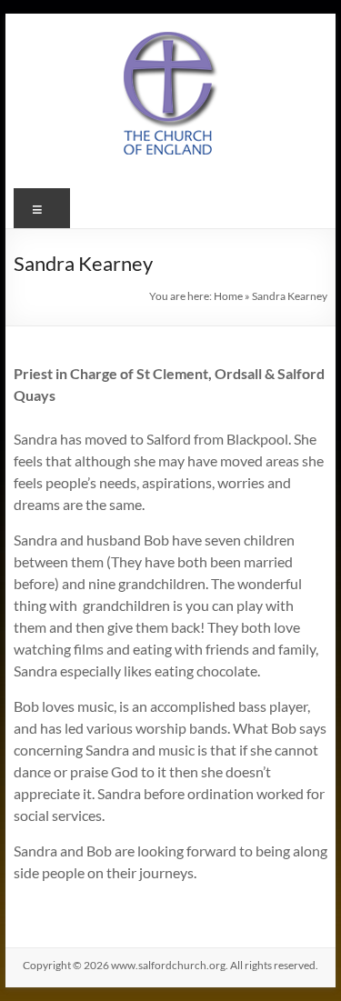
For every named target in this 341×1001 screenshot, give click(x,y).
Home (228, 296)
